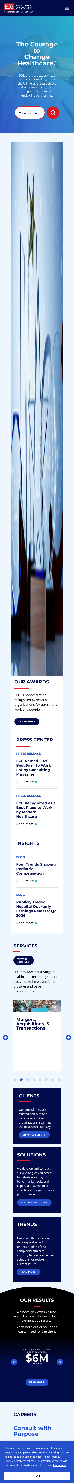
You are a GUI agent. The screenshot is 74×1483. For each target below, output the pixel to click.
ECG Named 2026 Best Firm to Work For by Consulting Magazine (33, 767)
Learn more (59, 1465)
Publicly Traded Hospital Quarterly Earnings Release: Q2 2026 (36, 909)
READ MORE (28, 1054)
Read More (25, 782)
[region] (37, 1462)
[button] (5, 1037)
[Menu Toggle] (67, 8)
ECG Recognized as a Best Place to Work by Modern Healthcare (36, 810)
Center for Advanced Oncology (30, 1024)
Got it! (37, 1475)
